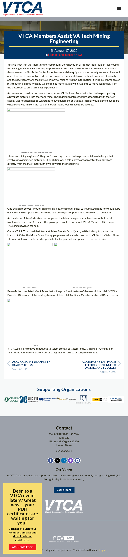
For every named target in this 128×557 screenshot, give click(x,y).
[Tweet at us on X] (57, 460)
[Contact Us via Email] (77, 460)
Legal (102, 549)
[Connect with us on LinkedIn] (64, 460)
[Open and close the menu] (84, 8)
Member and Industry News (65, 54)
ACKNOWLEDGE (22, 546)
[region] (96, 367)
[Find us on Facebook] (51, 460)
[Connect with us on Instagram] (71, 460)
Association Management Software (64, 541)
